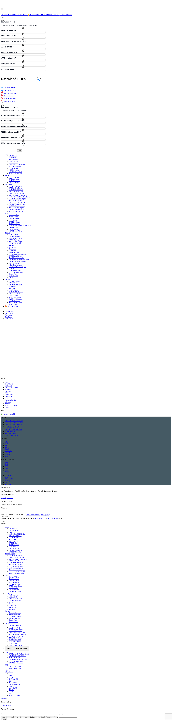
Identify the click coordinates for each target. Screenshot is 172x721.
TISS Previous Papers (15, 566)
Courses (7, 623)
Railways (8, 484)
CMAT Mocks (13, 163)
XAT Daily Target (14, 240)
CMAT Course (13, 295)
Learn (6, 575)
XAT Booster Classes (15, 586)
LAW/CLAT (13, 688)
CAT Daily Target (14, 236)
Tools (6, 652)
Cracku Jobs (9, 395)
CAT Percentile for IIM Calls (18, 659)
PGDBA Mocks (14, 170)
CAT (6, 442)
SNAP (7, 447)
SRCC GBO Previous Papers (18, 195)
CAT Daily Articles (15, 243)
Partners (7, 403)
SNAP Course (13, 288)
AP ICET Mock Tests (15, 173)
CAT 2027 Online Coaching (14, 422)
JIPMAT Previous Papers (17, 209)
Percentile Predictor (11, 400)
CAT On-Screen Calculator (17, 254)
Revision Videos (14, 216)
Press (6, 398)
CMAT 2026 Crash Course (13, 424)
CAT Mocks (13, 156)
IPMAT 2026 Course (15, 302)
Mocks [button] (7, 154)
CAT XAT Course (14, 294)
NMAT (7, 445)
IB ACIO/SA (13, 682)
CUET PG (8, 475)
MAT (6, 482)
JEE (10, 693)
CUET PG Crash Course (13, 426)
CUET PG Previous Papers (17, 199)
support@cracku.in (7, 498)
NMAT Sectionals (14, 182)
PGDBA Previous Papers (17, 202)
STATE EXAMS (14, 695)
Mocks (7, 527)
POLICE (11, 690)
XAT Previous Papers (15, 188)
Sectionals (12, 245)
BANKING (12, 677)
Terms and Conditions (33, 515)
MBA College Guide (15, 668)
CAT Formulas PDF (9, 87)
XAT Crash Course (11, 431)
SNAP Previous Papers (16, 190)
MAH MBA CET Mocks (17, 165)
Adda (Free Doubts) (15, 263)
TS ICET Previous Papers (17, 204)
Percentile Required (15, 613)
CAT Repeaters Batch (15, 285)
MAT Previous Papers (16, 211)
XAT (6, 444)
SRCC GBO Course (15, 299)
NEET (11, 691)
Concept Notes (13, 227)
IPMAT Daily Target (15, 242)
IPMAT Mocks (13, 539)
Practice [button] (7, 233)
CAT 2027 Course (14, 283)
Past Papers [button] (8, 184)
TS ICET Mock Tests (15, 172)
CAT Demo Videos (16, 231)
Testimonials (9, 396)
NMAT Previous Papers (16, 191)
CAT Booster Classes (15, 584)
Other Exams (9, 672)
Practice (7, 593)
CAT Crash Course (15, 281)
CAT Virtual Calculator (16, 663)
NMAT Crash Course (11, 435)
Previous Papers (10, 554)
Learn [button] (6, 213)
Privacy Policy (45, 515)
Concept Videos (14, 215)
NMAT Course (13, 290)
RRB (10, 675)
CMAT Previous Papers (16, 193)
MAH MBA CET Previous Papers (19, 197)
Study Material (13, 234)
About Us (8, 389)
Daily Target (13, 597)
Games (11, 277)
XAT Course (13, 286)
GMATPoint (9, 384)
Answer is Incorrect (7, 717)
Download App (6, 705)
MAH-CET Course (15, 297)
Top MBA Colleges (15, 616)
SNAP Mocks (13, 159)
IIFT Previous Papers (15, 200)
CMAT (7, 449)
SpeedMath (12, 251)
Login (19, 150)
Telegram (8, 402)
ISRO (10, 686)
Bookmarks (12, 249)
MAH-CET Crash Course (13, 428)
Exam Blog (8, 386)
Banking (7, 454)
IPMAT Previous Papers (16, 208)
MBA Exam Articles (15, 265)
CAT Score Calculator (16, 272)
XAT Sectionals (14, 179)
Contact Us (8, 391)
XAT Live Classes (14, 224)
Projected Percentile (15, 270)
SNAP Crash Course (11, 433)
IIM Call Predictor (16, 258)
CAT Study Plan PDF (10, 93)
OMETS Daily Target (15, 238)
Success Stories (13, 276)
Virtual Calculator (14, 618)
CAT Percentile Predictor (19, 259)
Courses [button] (7, 279)
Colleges (7, 611)
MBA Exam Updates (11, 387)
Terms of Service (52, 518)
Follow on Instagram (11, 405)
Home (7, 382)
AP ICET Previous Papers (17, 206)
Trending (11, 268)
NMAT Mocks (13, 161)
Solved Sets (12, 247)
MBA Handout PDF (9, 101)
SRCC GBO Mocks (15, 166)
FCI (10, 681)
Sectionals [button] (8, 175)
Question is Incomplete (21, 717)
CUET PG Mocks (14, 168)
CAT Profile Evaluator (17, 261)
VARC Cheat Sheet (9, 99)
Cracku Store (13, 274)
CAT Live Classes (14, 222)
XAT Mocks (13, 157)
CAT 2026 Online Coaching (14, 421)
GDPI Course (13, 304)
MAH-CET (8, 451)
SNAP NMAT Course (16, 292)
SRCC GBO (9, 452)
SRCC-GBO (9, 479)
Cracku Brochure (8, 96)
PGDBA (7, 472)
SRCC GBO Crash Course (13, 430)
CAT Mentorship (16, 256)
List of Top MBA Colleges (17, 267)
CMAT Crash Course (15, 631)
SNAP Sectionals (14, 181)
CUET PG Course (14, 301)
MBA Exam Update (15, 666)
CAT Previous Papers (15, 186)
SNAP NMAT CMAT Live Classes (20, 225)
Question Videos (14, 218)
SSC (6, 456)
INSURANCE (13, 679)
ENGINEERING (14, 684)
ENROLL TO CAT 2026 (17, 649)
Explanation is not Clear (37, 717)
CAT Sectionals (14, 177)
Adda (6, 393)
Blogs (6, 665)
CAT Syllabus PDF (9, 90)
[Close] (2, 19)
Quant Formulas (14, 229)
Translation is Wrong (52, 717)
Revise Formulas (14, 252)
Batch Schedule (14, 220)
